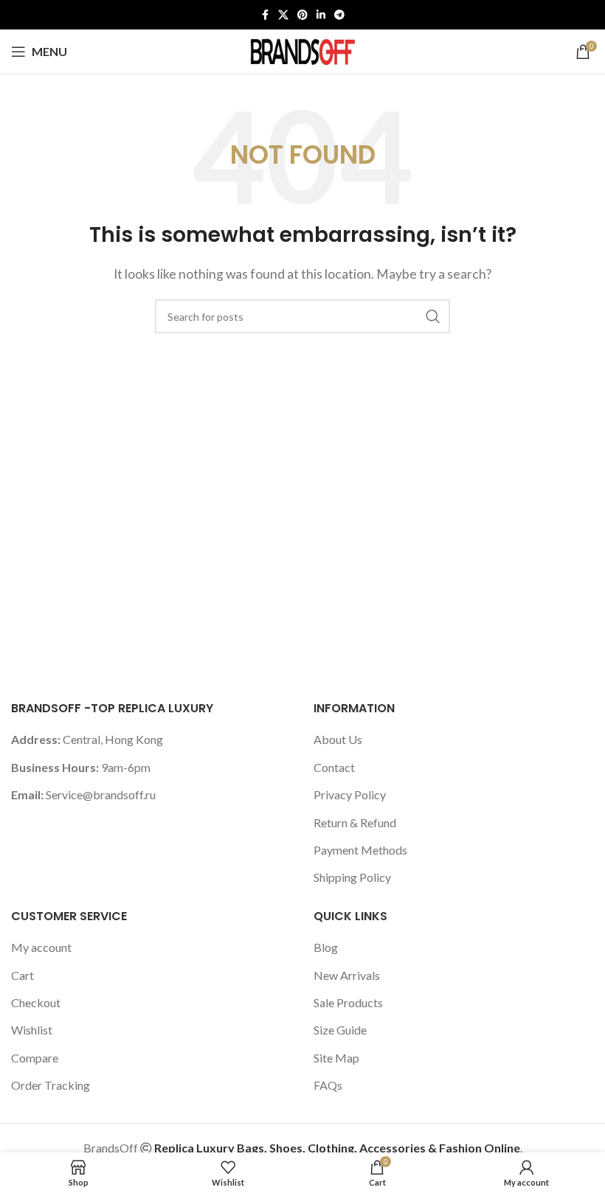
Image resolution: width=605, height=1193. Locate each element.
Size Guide (340, 1030)
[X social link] (283, 15)
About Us (338, 739)
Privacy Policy (350, 794)
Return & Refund (355, 822)
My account (41, 947)
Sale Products (348, 1002)
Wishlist (31, 1030)
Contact (334, 767)
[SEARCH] (433, 316)
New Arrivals (347, 975)
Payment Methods (360, 850)
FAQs (328, 1085)
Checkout (35, 1002)
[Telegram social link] (339, 15)
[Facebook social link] (265, 15)
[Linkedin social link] (321, 15)
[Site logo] (302, 50)
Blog (326, 947)
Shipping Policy (352, 877)
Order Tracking (50, 1085)
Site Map (336, 1058)
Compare (34, 1058)
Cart (22, 975)
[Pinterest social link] (302, 15)
